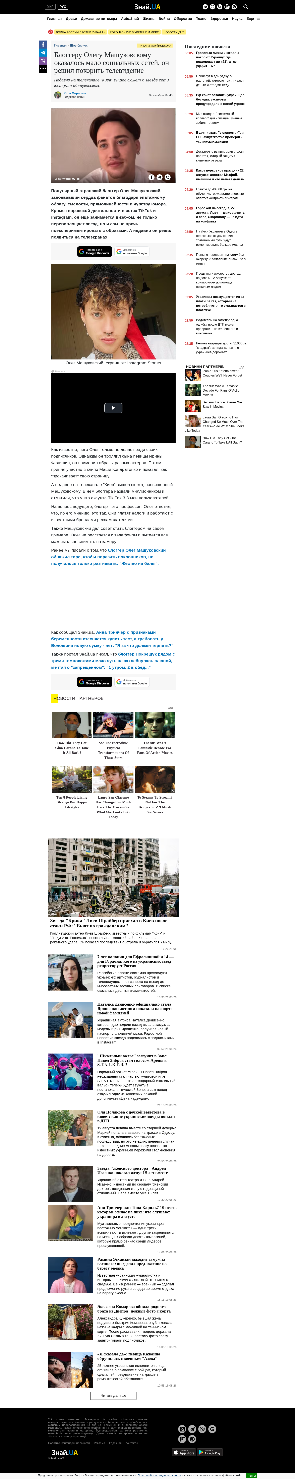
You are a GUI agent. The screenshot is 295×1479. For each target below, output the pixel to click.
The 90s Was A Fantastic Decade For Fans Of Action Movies (155, 748)
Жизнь (149, 19)
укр (50, 6)
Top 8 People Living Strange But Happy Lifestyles (71, 802)
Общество (183, 19)
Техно (201, 19)
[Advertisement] (113, 598)
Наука (237, 19)
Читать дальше (113, 1396)
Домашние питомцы (99, 19)
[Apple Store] (184, 1452)
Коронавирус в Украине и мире (134, 32)
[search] (246, 7)
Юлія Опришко (74, 93)
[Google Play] (210, 1452)
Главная (54, 19)
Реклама (99, 1442)
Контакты (132, 1442)
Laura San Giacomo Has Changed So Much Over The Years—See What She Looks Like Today (113, 807)
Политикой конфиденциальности (159, 1475)
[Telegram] (205, 6)
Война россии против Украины (80, 32)
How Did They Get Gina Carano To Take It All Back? (72, 748)
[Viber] (212, 6)
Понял (251, 1475)
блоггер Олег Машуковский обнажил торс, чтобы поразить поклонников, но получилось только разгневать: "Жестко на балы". (108, 557)
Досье (71, 19)
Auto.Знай (130, 19)
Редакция (115, 1442)
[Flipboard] (227, 6)
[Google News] (212, 1429)
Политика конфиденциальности (69, 1442)
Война (164, 19)
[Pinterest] (234, 6)
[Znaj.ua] (147, 7)
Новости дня (174, 32)
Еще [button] (250, 19)
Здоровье (219, 19)
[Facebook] (43, 45)
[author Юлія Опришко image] (58, 95)
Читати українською (155, 45)
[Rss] (219, 6)
